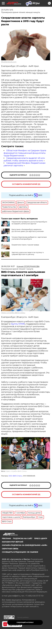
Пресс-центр (40, 538)
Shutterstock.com (8, 62)
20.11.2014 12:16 (7, 10)
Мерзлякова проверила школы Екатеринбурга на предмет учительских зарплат (29, 223)
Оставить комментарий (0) (26, 184)
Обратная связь (10, 549)
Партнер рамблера (23, 617)
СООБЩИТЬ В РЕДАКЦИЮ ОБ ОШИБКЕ (20, 552)
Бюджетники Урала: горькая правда (25, 245)
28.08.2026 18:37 (8, 266)
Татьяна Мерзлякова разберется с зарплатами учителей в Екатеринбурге (29, 238)
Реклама (6, 538)
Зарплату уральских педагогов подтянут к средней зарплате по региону (28, 253)
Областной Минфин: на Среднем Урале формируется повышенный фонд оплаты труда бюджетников (25, 153)
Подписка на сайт (22, 538)
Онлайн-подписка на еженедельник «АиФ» (24, 545)
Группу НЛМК (18, 324)
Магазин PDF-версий (12, 542)
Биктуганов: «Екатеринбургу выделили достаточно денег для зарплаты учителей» (28, 230)
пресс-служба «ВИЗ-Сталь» (13, 313)
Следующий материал (25, 622)
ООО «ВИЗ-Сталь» (15, 476)
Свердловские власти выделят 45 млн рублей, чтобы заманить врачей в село (24, 159)
